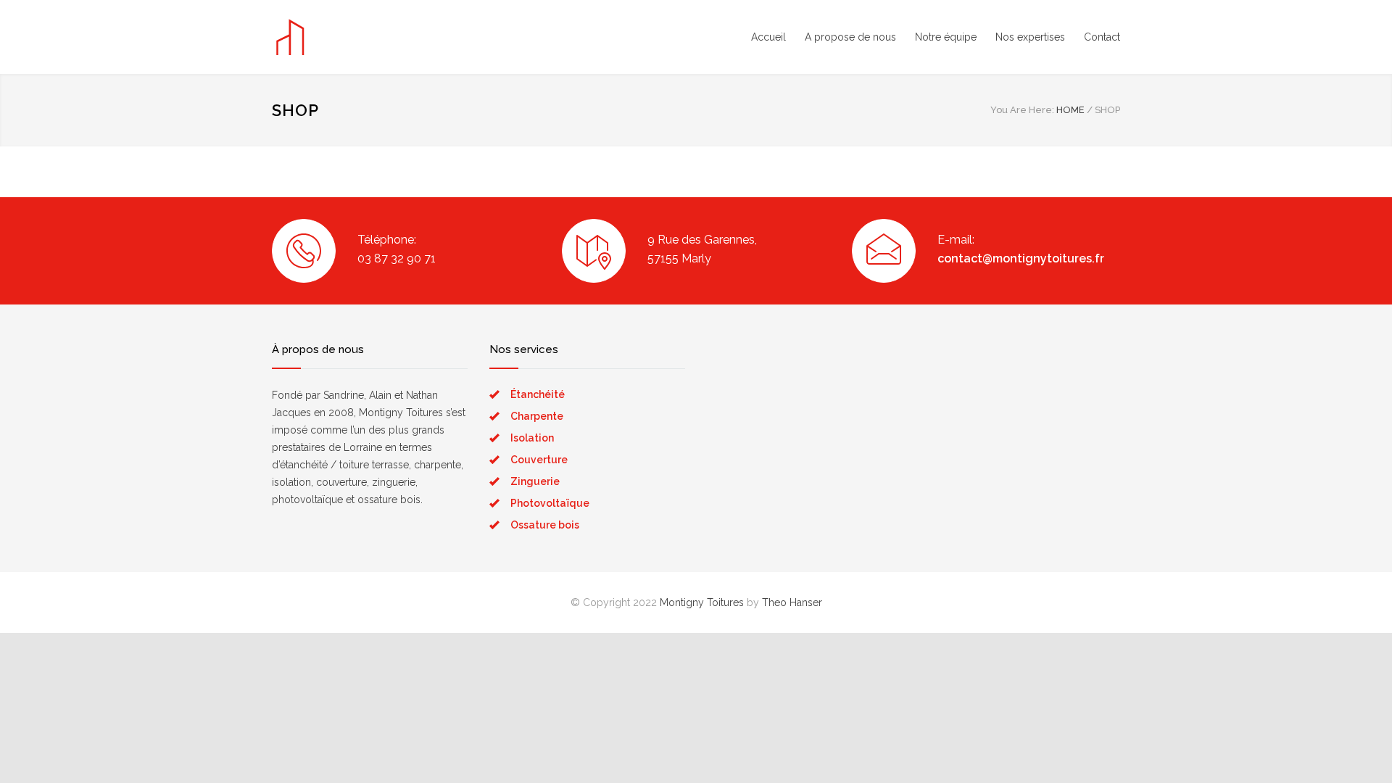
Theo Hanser (792, 602)
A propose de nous (850, 37)
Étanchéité (537, 394)
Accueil (768, 37)
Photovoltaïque (549, 503)
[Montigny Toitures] (406, 37)
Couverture (539, 459)
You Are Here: (1022, 109)
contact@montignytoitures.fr (1020, 258)
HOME (1070, 109)
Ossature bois (544, 525)
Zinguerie (535, 481)
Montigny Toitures (702, 602)
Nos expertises (1030, 37)
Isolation (532, 438)
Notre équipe (946, 37)
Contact (1102, 37)
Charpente (536, 416)
